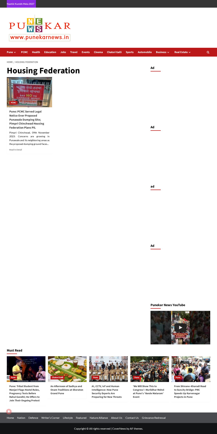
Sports (130, 52)
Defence (33, 417)
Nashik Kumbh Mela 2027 (20, 3)
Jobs (63, 52)
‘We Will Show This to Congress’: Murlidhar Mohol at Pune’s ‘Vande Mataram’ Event (148, 392)
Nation (21, 417)
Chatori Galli (114, 52)
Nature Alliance (99, 417)
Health (36, 52)
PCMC (24, 52)
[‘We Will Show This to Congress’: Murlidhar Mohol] (180, 327)
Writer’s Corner (50, 417)
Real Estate (181, 52)
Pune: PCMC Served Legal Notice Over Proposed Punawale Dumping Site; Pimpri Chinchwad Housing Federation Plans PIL (26, 120)
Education (50, 52)
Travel (73, 52)
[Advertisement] (180, 97)
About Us (116, 417)
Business (161, 52)
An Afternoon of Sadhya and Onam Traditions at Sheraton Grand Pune (67, 390)
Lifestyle (68, 417)
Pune (10, 52)
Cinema (98, 52)
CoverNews (119, 428)
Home (10, 417)
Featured (81, 417)
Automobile (145, 52)
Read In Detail (15, 149)
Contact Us (132, 417)
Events (86, 52)
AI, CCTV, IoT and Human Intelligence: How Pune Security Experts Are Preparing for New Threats (107, 392)
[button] (208, 52)
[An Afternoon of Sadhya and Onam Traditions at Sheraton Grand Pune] (67, 369)
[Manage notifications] (9, 411)
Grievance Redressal (154, 417)
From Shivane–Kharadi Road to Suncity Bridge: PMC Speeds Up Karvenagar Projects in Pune (190, 392)
